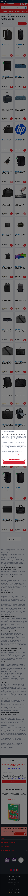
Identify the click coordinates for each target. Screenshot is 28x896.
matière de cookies (7, 454)
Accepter (14, 463)
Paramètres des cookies (14, 459)
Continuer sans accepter (9, 431)
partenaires (20, 454)
